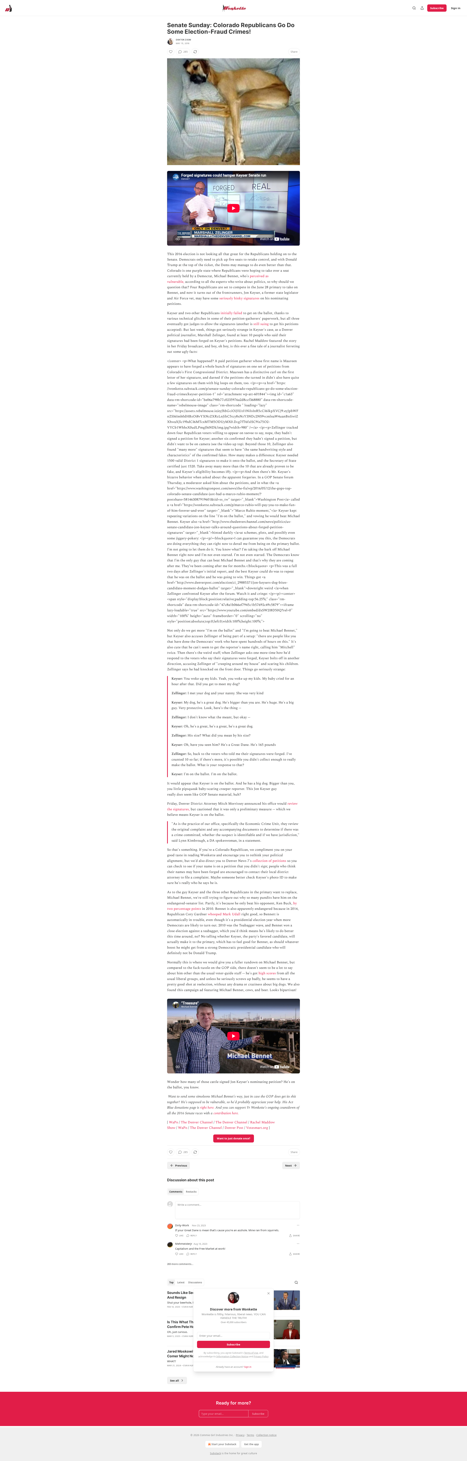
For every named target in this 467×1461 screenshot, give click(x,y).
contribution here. (226, 1113)
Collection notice (266, 1435)
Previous (181, 1165)
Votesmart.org (257, 1127)
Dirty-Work (182, 1225)
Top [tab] (171, 1282)
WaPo (173, 1122)
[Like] (170, 51)
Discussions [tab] (195, 1282)
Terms (250, 1435)
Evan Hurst (189, 1307)
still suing (261, 324)
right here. (207, 1107)
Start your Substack (223, 1444)
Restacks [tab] (191, 1191)
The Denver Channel (197, 1122)
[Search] (414, 8)
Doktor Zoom (183, 39)
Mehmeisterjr (183, 1243)
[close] (268, 1293)
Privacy (240, 1435)
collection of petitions (269, 861)
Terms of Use (251, 1352)
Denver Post (234, 1127)
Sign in (455, 8)
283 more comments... (180, 1264)
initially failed (231, 313)
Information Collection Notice (232, 1356)
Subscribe (437, 8)
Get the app (251, 1444)
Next (288, 1165)
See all (174, 1380)
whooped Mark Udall (224, 914)
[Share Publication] (422, 8)
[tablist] (183, 1191)
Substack (215, 1453)
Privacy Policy (261, 1356)
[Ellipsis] (298, 1225)
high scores (267, 973)
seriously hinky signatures (239, 298)
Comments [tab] (175, 1191)
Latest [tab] (181, 1282)
